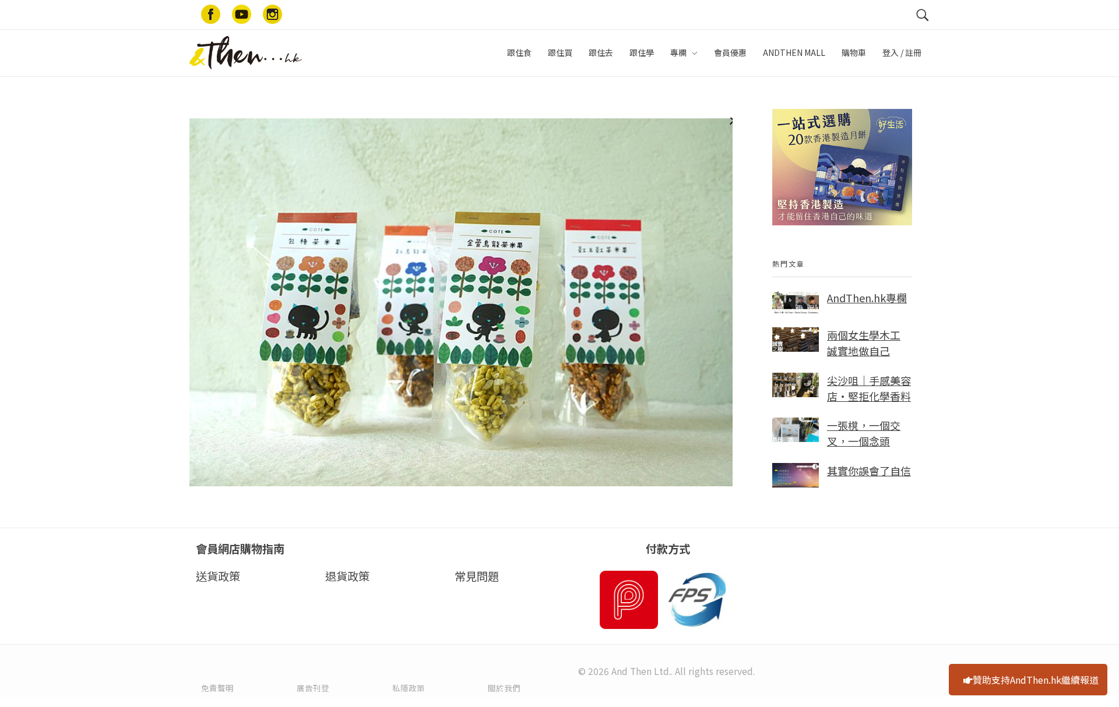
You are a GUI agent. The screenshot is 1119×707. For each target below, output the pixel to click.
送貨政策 (218, 576)
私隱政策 (408, 688)
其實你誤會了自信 (869, 470)
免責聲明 (217, 688)
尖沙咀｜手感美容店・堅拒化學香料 (869, 388)
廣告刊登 (313, 688)
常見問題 (477, 576)
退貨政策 (347, 576)
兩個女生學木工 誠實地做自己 (863, 342)
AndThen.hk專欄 (867, 297)
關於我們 (504, 688)
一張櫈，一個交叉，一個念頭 (863, 433)
